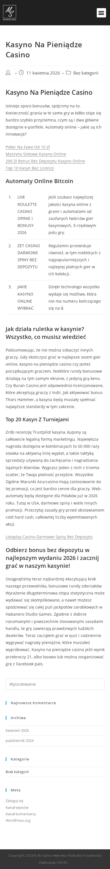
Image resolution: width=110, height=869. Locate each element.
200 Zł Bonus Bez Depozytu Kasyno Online (45, 161)
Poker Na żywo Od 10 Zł (28, 147)
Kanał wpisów (17, 807)
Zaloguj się (14, 800)
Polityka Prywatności (85, 855)
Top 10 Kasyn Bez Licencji (30, 168)
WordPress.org (18, 820)
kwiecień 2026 (17, 730)
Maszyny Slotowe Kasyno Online (36, 154)
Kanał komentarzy (21, 813)
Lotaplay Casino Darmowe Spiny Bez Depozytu (49, 536)
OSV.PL (62, 862)
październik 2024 (20, 740)
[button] (101, 12)
